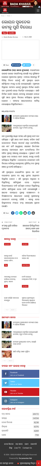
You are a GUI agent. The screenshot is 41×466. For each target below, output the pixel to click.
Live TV (17, 448)
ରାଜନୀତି (5, 430)
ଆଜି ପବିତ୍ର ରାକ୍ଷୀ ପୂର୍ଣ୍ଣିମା (21, 351)
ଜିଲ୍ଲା (4, 33)
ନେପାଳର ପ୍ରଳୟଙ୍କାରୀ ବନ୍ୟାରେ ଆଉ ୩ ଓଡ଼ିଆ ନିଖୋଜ (25, 117)
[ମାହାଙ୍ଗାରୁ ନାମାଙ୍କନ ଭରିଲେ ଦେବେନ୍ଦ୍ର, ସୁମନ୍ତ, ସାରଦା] (11, 269)
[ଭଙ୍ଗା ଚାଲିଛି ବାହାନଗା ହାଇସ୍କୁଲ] (11, 290)
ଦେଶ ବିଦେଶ (26, 265)
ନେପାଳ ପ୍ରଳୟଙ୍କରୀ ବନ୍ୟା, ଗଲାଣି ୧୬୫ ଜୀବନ (24, 342)
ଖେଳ (4, 435)
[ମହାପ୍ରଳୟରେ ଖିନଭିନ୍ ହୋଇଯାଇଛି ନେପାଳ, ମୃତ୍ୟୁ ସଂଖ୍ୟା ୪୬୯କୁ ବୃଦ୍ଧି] (7, 128)
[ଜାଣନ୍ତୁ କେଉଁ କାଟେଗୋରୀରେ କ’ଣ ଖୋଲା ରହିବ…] (11, 248)
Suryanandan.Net (25, 458)
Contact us (27, 448)
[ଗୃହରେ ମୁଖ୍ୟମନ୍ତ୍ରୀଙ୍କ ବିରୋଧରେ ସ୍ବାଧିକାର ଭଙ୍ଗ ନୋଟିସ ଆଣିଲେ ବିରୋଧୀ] (29, 290)
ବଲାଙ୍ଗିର (11, 33)
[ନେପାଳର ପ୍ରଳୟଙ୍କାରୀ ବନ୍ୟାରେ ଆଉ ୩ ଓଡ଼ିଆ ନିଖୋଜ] (7, 118)
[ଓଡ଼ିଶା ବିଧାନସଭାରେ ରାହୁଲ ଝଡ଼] (29, 248)
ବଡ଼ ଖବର (7, 244)
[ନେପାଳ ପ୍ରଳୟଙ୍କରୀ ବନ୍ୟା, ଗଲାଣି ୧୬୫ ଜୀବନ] (7, 344)
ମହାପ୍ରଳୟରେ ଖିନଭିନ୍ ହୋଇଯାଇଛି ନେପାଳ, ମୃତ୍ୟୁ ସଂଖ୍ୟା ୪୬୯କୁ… (25, 126)
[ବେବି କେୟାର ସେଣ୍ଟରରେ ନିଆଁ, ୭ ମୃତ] (29, 269)
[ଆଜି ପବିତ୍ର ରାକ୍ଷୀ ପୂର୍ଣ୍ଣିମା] (7, 354)
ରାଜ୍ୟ (4, 418)
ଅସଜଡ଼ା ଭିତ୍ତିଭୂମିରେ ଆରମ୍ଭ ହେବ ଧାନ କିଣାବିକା (31, 228)
